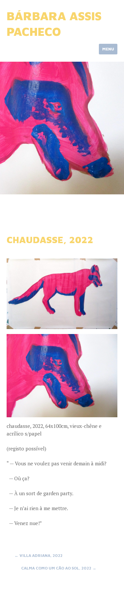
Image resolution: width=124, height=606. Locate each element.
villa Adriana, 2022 (38, 555)
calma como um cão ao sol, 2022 (58, 568)
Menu (108, 48)
